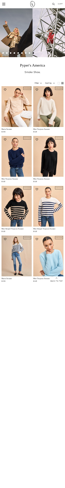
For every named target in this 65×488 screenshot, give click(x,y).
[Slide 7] (25, 53)
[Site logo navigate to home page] (32, 4)
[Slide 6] (22, 53)
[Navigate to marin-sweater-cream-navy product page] (17, 256)
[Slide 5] (18, 53)
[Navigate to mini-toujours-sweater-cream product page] (48, 106)
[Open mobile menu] (3, 4)
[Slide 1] (3, 53)
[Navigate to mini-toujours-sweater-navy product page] (17, 156)
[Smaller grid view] (62, 83)
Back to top (56, 281)
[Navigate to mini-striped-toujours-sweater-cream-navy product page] (48, 206)
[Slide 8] (29, 53)
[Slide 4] (14, 53)
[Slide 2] (7, 53)
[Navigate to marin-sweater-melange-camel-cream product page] (17, 106)
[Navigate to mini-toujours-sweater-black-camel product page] (17, 206)
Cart (60, 4)
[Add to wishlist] (5, 90)
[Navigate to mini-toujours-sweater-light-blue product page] (48, 256)
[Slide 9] (33, 53)
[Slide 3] (10, 53)
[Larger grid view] (59, 83)
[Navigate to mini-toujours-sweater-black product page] (48, 156)
